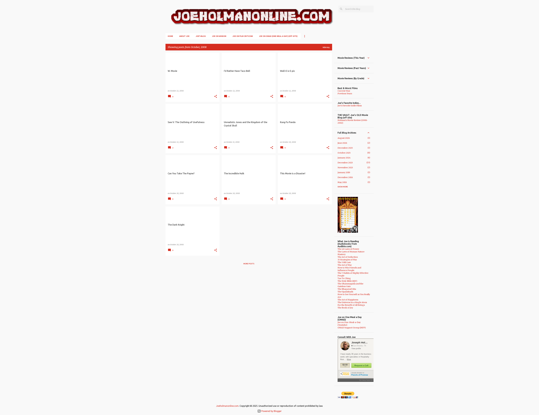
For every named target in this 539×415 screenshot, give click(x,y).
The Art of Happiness (348, 299)
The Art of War (345, 265)
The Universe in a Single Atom (352, 302)
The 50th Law (344, 262)
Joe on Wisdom (219, 36)
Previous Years (345, 93)
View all (326, 47)
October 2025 (344, 153)
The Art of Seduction (348, 257)
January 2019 (344, 172)
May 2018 (342, 182)
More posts (248, 264)
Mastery (342, 254)
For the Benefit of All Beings (351, 305)
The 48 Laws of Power (348, 249)
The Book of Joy (345, 307)
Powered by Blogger (271, 411)
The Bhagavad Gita (347, 289)
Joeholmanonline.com (227, 406)
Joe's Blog (201, 36)
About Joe (184, 36)
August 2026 (344, 138)
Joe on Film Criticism (242, 36)
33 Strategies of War (347, 259)
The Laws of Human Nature (351, 251)
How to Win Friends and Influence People (349, 269)
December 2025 (345, 148)
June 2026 (342, 143)
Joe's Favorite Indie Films (350, 105)
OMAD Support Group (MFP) (352, 327)
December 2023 (345, 162)
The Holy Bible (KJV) (347, 281)
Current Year (344, 91)
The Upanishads (345, 291)
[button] (215, 96)
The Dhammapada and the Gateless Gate (350, 285)
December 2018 (345, 177)
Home (170, 36)
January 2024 (344, 157)
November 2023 (345, 167)
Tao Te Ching (344, 278)
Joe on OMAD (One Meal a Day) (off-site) (278, 36)
